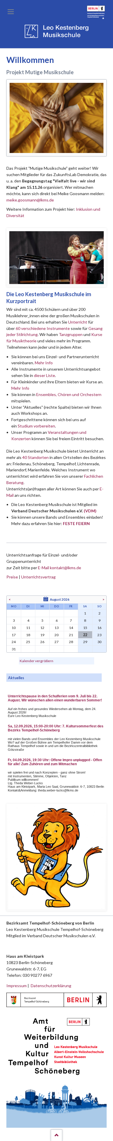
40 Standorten (35, 457)
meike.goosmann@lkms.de (30, 199)
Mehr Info (44, 362)
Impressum (16, 985)
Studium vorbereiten (36, 425)
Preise (12, 576)
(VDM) (90, 510)
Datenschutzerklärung (51, 985)
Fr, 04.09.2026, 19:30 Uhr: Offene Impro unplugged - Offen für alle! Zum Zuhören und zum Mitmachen (55, 762)
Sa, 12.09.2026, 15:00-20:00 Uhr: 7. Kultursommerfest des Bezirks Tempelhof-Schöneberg (55, 728)
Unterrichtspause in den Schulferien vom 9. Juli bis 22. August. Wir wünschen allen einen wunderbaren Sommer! (55, 698)
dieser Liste (44, 375)
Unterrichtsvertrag (38, 576)
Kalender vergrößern (36, 661)
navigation (10, 11)
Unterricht (77, 322)
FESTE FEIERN (76, 523)
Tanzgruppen (71, 334)
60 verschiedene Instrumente (43, 328)
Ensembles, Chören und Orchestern (68, 394)
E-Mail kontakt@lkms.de (59, 567)
